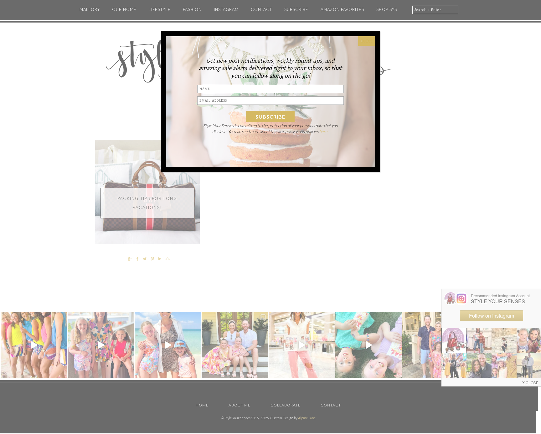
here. (323, 131)
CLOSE (367, 40)
